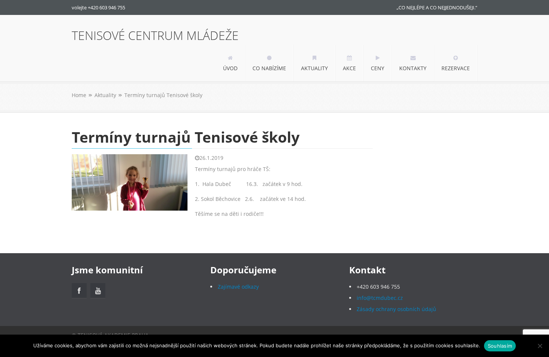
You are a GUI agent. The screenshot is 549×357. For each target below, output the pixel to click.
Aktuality (105, 95)
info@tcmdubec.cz (380, 297)
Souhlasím (500, 346)
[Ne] (539, 346)
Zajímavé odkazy (238, 286)
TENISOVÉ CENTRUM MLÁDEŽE (155, 35)
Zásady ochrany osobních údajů (396, 309)
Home (79, 95)
